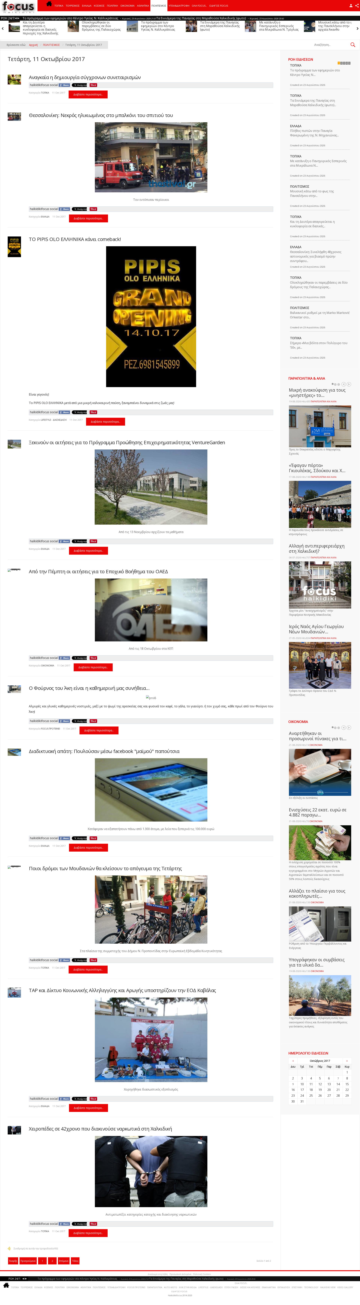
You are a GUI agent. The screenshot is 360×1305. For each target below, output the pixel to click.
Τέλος (75, 1261)
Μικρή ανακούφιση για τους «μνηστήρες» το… (317, 392)
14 (338, 1084)
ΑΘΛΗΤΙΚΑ (143, 5)
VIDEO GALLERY (345, 1287)
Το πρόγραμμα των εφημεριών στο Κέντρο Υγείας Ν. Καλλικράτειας (40, 26)
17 (302, 1090)
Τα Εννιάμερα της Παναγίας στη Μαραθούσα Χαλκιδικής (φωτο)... (313, 102)
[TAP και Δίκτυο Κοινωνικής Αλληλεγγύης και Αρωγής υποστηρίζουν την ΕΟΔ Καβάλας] (14, 993)
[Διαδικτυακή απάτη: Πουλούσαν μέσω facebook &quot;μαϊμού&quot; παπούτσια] (14, 752)
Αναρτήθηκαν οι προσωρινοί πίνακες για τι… (317, 736)
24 (302, 1096)
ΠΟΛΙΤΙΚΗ (112, 5)
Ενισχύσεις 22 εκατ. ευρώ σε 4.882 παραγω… (317, 812)
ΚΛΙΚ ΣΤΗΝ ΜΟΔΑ (187, 1287)
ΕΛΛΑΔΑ (87, 5)
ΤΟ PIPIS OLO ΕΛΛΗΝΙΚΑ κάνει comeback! (75, 239)
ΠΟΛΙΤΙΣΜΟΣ (159, 5)
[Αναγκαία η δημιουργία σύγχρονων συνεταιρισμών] (14, 80)
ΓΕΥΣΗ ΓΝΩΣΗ (231, 1287)
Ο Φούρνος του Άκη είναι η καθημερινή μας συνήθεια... (89, 688)
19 (320, 1090)
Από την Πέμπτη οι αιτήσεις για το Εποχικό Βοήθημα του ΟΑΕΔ (98, 571)
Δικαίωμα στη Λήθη (158, 1274)
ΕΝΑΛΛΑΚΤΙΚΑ (269, 1287)
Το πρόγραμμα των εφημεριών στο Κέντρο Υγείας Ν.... (315, 72)
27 (329, 1096)
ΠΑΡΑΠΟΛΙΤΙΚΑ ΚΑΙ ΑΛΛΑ (324, 401)
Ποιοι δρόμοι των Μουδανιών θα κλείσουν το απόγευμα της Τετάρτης (105, 868)
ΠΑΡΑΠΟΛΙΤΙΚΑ (154, 1287)
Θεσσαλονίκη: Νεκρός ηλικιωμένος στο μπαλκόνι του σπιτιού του (101, 115)
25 (311, 1096)
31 (302, 1101)
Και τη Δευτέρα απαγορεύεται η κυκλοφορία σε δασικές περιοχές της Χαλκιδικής (277, 27)
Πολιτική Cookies (202, 1274)
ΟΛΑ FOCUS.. (241, 1283)
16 (293, 1090)
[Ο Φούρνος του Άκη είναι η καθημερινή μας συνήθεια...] (14, 689)
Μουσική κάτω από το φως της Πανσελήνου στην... (312, 193)
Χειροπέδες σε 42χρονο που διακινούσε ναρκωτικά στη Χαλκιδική (100, 1128)
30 (293, 1101)
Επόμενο (63, 1261)
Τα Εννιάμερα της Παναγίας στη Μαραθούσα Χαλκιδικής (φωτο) (102, 26)
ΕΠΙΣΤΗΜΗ (297, 1287)
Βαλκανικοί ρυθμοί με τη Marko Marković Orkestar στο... (320, 315)
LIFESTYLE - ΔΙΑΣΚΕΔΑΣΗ (54, 419)
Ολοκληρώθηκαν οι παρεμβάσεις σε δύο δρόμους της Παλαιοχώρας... (319, 284)
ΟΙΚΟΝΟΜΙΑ (127, 5)
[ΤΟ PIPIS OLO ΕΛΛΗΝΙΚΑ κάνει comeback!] (14, 246)
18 (311, 1090)
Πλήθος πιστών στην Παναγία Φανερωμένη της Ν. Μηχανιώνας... (314, 133)
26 (320, 1096)
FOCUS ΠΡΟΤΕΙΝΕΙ (50, 728)
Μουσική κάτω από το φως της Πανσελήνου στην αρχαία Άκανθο (219, 26)
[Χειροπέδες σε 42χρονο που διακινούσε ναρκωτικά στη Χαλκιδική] (14, 1130)
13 (329, 1084)
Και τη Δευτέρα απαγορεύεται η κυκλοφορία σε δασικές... (312, 224)
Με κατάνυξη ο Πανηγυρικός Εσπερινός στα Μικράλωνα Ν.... (318, 163)
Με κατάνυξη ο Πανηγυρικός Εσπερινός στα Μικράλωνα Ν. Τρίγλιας (161, 26)
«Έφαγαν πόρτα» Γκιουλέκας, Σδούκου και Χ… (317, 468)
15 (347, 1084)
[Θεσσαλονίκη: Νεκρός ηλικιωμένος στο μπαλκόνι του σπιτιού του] (14, 117)
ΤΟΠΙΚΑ (59, 5)
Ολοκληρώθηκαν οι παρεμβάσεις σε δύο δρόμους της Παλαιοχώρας (337, 26)
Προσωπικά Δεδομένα (180, 1274)
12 (320, 1084)
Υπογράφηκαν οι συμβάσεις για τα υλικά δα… (317, 962)
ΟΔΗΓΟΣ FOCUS (218, 5)
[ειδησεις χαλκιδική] (49, 5)
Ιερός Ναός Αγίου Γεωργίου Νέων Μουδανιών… (316, 629)
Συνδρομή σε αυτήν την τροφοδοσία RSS (36, 1248)
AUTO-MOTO (170, 1287)
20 (329, 1090)
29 (347, 1096)
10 (302, 1084)
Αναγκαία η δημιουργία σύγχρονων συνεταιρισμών (85, 77)
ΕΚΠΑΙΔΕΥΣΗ (284, 1287)
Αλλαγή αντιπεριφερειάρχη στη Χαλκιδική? (317, 548)
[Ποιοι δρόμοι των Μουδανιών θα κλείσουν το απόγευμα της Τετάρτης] (14, 867)
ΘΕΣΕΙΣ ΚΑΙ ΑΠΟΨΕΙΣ (250, 1287)
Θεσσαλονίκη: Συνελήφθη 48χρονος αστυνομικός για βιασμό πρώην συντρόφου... (315, 256)
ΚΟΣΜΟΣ (99, 5)
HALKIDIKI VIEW (327, 1287)
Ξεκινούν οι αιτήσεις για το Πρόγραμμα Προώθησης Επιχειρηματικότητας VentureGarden (127, 442)
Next (349, 384)
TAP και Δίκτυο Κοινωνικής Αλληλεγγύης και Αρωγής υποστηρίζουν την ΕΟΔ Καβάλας (122, 990)
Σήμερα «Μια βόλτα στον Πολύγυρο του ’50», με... (318, 345)
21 (338, 1090)
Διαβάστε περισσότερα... (88, 94)
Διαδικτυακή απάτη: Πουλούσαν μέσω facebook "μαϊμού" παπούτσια (104, 751)
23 (293, 1096)
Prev (343, 384)
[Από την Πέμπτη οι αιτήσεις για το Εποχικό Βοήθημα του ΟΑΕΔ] (14, 570)
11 (311, 1084)
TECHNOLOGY (311, 1287)
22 (347, 1090)
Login (351, 5)
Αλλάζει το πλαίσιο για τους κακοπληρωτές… (317, 893)
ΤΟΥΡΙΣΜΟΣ (73, 5)
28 (338, 1096)
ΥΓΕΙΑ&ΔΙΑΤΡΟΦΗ (179, 5)
